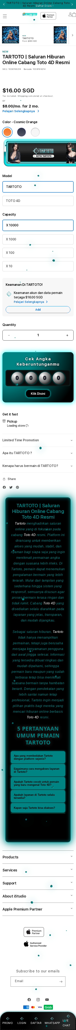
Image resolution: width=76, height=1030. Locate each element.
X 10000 (12, 225)
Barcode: (28, 69)
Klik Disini (38, 393)
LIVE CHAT (66, 1023)
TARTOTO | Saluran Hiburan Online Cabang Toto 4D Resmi (38, 4)
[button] (5, 16)
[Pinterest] (18, 488)
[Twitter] (12, 488)
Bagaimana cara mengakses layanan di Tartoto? (36, 770)
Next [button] (72, 4)
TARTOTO (14, 187)
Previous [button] (4, 4)
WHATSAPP (52, 1023)
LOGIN (21, 1023)
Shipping (23, 96)
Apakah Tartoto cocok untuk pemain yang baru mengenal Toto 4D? (36, 783)
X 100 (10, 253)
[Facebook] (5, 488)
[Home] (29, 14)
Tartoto (20, 523)
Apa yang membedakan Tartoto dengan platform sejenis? (33, 757)
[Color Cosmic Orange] (7, 132)
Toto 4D (30, 535)
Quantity (9, 325)
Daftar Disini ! (44, 5)
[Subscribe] (60, 981)
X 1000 (11, 239)
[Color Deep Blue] (21, 132)
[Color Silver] (35, 132)
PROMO (7, 1023)
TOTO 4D (13, 201)
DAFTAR (36, 1023)
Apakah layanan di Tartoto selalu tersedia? (34, 796)
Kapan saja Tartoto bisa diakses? (34, 807)
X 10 (9, 266)
